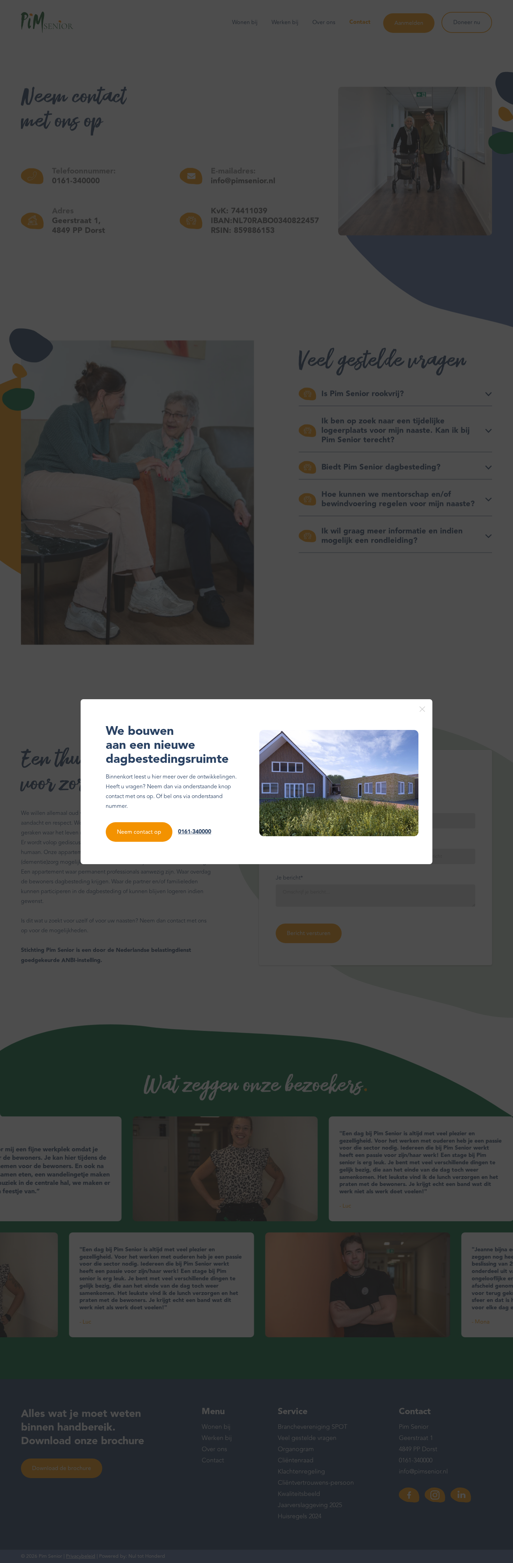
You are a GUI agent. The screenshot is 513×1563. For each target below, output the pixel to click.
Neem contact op (139, 832)
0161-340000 (194, 831)
